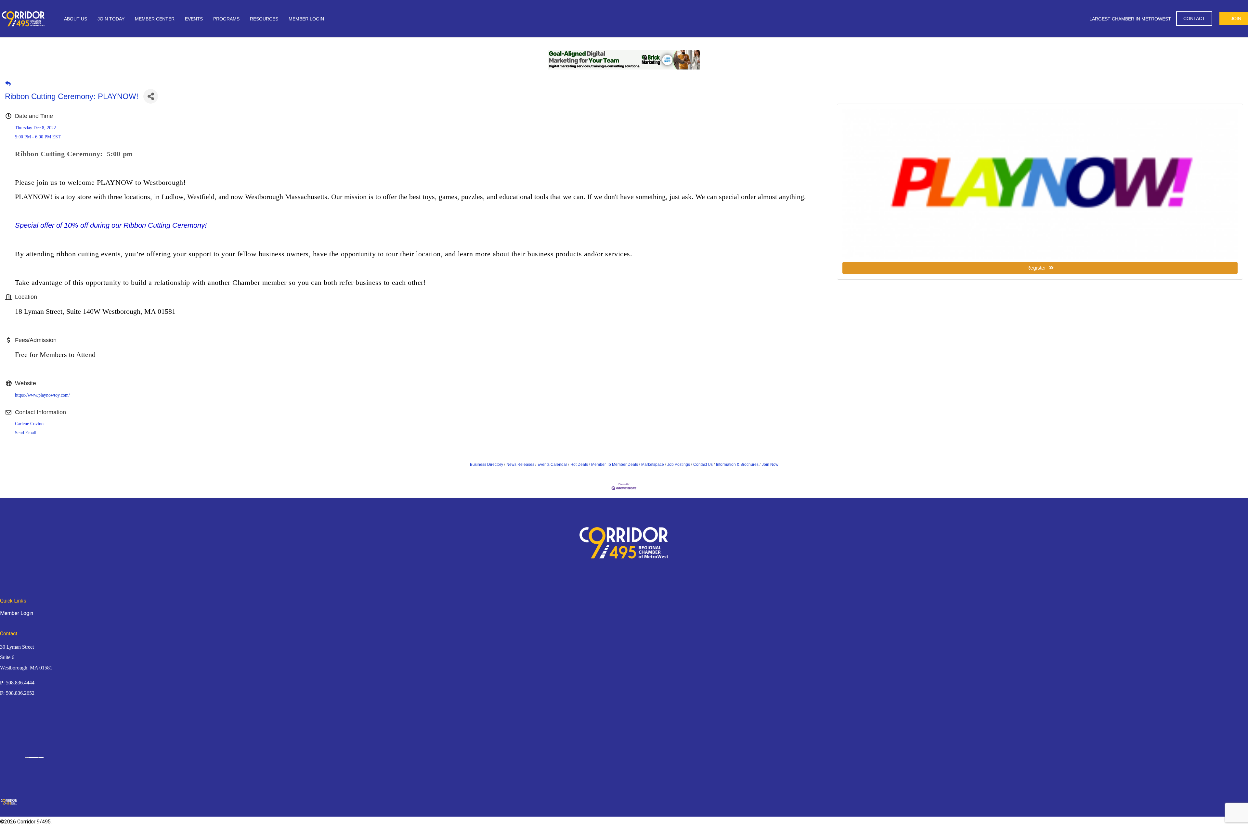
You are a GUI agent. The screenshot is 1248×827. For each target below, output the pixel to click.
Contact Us (703, 464)
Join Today (111, 18)
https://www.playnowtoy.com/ (42, 395)
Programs (226, 18)
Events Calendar (552, 464)
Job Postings (678, 464)
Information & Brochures (737, 464)
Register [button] (1036, 268)
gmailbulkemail (41, 757)
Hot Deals (579, 464)
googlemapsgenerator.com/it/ (33, 757)
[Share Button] (150, 96)
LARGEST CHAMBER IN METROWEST (1130, 18)
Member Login (306, 18)
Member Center (155, 18)
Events (194, 18)
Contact (1194, 18)
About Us (75, 18)
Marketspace (652, 464)
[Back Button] (8, 83)
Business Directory (486, 464)
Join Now (770, 464)
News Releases (520, 464)
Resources (264, 18)
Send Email (25, 432)
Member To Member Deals (614, 464)
